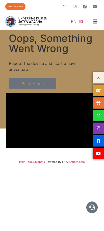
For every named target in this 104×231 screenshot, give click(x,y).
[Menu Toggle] (95, 21)
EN (73, 21)
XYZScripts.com (74, 162)
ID (81, 21)
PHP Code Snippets (32, 162)
